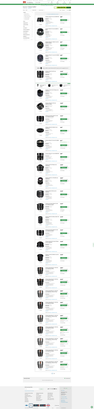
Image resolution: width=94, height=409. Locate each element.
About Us (64, 0)
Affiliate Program (38, 398)
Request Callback (64, 396)
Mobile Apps (57, 405)
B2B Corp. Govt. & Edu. (50, 396)
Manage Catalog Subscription (28, 396)
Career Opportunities (38, 400)
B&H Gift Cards (63, 401)
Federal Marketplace (50, 394)
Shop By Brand (26, 400)
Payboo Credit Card (38, 397)
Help (66, 0)
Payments (26, 397)
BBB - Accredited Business (26, 405)
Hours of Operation (38, 396)
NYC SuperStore (60, 0)
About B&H (37, 394)
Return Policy (26, 394)
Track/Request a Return (28, 395)
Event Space (49, 397)
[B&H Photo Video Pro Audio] (25, 2)
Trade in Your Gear (64, 398)
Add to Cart (63, 32)
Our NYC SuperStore (38, 395)
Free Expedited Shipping (64, 402)
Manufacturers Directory (39, 399)
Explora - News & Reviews (51, 398)
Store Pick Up (63, 400)
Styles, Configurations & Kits (53, 25)
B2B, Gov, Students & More (29, 0)
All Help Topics (26, 401)
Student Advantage (50, 395)
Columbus (46, 5)
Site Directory (26, 399)
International (26, 398)
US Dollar (66, 388)
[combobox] (64, 10)
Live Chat (68, 0)
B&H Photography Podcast (51, 399)
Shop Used (29, 8)
